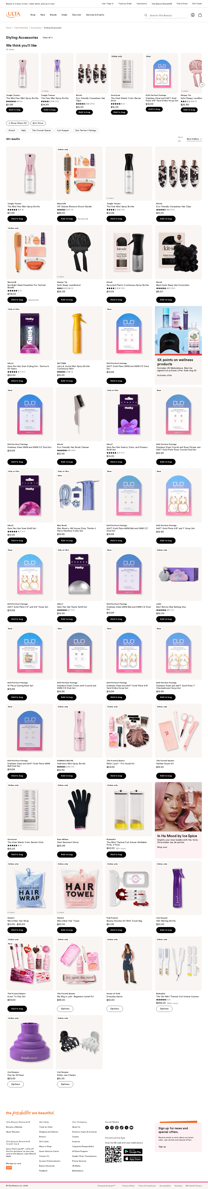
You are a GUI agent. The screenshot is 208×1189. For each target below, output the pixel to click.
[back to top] (198, 1179)
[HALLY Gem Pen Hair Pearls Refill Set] (79, 581)
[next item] (201, 84)
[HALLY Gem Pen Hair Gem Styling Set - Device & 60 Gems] (29, 341)
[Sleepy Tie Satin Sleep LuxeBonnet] (79, 259)
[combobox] (194, 139)
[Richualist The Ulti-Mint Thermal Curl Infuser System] (178, 970)
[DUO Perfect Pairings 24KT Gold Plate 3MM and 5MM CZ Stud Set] (128, 340)
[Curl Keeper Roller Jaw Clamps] (79, 1047)
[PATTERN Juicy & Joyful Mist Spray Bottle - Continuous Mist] (79, 341)
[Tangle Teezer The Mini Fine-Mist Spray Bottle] (22, 79)
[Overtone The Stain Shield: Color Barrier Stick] (127, 81)
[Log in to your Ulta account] (193, 14)
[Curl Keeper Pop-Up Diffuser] (29, 1047)
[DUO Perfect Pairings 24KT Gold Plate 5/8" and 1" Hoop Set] (178, 500)
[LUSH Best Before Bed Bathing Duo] (178, 581)
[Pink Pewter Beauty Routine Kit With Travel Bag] (128, 893)
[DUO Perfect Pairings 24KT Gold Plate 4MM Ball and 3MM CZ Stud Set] (128, 502)
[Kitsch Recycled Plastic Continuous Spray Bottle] (128, 259)
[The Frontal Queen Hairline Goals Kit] (178, 736)
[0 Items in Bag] (200, 15)
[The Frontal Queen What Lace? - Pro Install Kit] (128, 736)
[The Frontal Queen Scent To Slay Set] (29, 968)
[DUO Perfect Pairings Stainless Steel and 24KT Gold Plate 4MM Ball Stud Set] (29, 737)
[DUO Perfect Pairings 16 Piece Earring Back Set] (29, 658)
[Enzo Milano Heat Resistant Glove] (79, 814)
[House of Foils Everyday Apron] (128, 968)
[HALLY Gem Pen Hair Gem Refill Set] (29, 502)
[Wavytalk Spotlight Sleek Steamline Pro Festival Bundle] (29, 260)
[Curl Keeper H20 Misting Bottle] (178, 893)
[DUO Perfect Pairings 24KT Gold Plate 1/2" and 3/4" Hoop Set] (29, 579)
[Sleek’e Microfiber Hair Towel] (79, 893)
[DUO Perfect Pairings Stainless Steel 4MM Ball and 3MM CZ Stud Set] (128, 580)
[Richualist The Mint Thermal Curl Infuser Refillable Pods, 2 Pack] (128, 816)
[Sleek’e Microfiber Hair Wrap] (29, 893)
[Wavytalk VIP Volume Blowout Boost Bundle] (79, 180)
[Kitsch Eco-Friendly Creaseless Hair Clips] (92, 81)
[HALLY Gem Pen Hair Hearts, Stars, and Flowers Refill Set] (128, 422)
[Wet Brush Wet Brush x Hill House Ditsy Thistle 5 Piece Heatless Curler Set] (79, 502)
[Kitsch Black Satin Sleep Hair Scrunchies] (178, 259)
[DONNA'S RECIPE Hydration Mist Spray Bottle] (79, 738)
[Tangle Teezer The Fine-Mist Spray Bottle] (57, 79)
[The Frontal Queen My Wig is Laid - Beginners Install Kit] (79, 968)
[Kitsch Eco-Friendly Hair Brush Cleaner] (79, 421)
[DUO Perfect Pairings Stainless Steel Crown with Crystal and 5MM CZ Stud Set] (79, 659)
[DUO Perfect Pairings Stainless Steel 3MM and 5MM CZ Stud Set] (29, 419)
